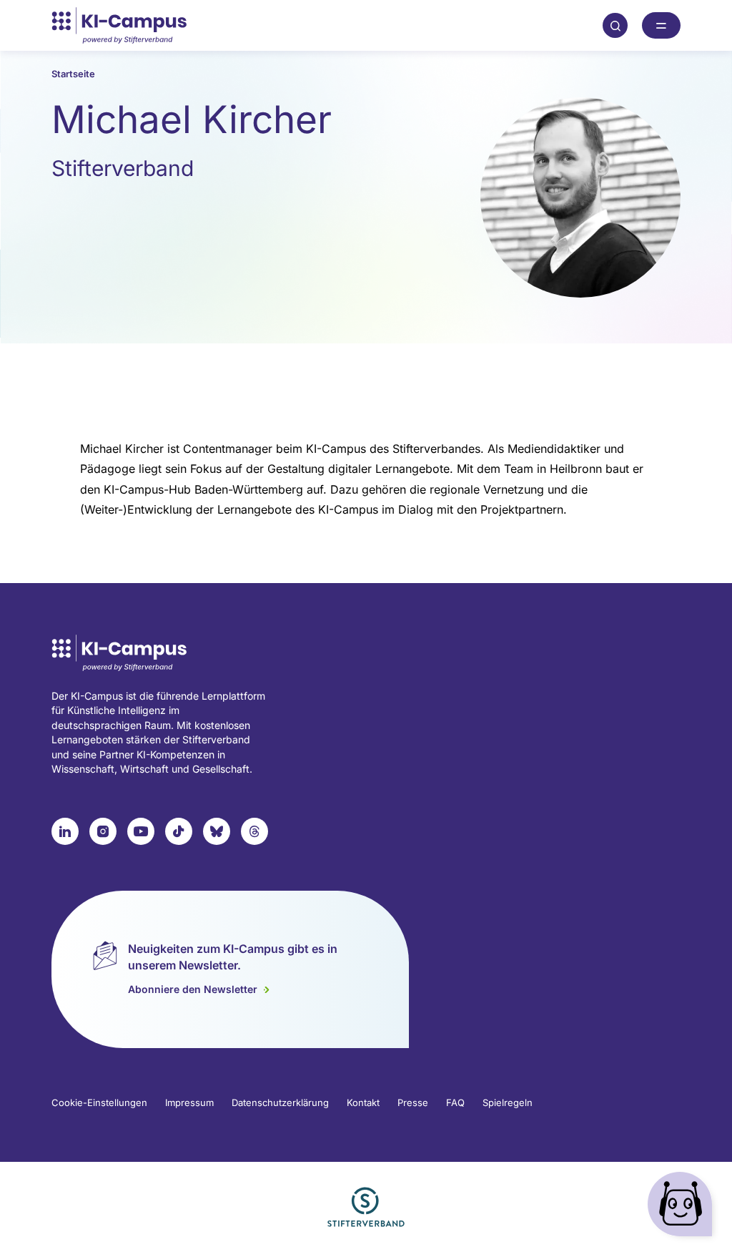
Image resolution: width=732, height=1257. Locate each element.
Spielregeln (508, 1102)
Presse (412, 1102)
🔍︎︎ (615, 25)
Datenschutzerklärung (280, 1102)
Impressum (189, 1102)
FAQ (455, 1102)
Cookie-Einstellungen (99, 1102)
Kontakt (363, 1102)
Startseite (73, 73)
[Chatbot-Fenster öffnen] (683, 1207)
